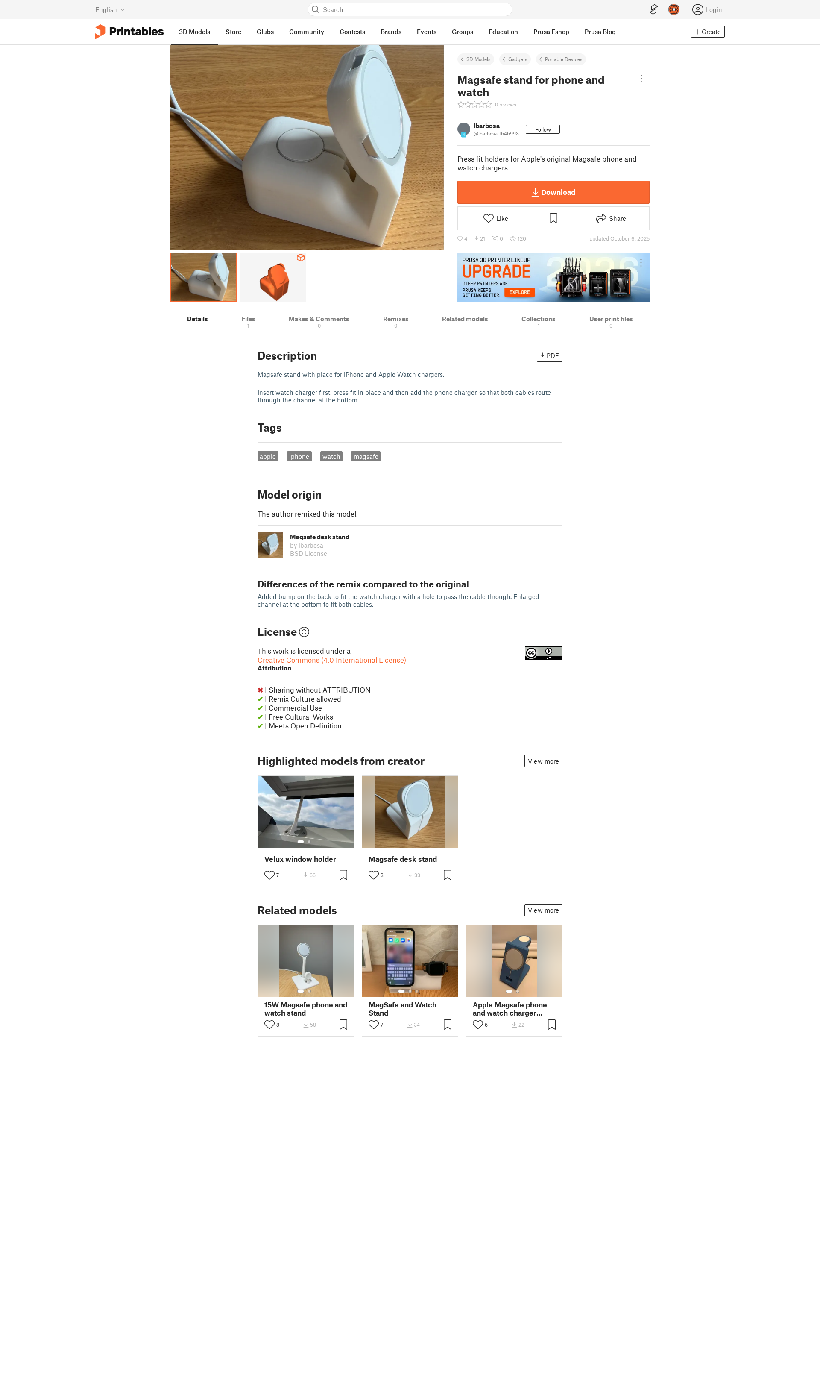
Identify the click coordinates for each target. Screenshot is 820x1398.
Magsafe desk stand (403, 859)
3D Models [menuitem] (194, 31)
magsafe (366, 456)
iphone (299, 456)
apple (268, 456)
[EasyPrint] (653, 9)
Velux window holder (300, 859)
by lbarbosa (306, 545)
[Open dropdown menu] (641, 78)
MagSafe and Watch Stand (402, 1009)
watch (331, 456)
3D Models (478, 59)
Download (558, 192)
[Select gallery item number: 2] (309, 841)
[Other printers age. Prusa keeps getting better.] (553, 277)
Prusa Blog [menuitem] (600, 31)
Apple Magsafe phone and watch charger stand (510, 1009)
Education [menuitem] (503, 31)
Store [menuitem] (233, 31)
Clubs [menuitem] (265, 31)
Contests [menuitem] (352, 31)
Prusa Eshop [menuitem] (551, 31)
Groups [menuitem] (462, 31)
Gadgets (517, 59)
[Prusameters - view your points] (673, 9)
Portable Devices (564, 59)
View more (543, 761)
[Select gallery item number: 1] (300, 841)
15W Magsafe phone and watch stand (305, 1009)
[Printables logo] (129, 31)
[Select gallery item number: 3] (417, 991)
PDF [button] (553, 355)
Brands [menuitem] (391, 31)
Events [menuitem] (426, 31)
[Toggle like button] (269, 875)
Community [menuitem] (306, 31)
